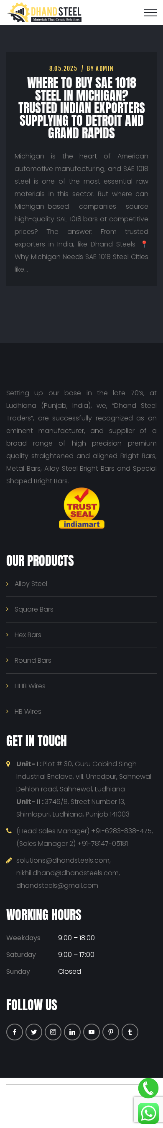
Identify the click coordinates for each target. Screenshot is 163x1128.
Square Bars (34, 609)
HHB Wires (30, 686)
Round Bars (33, 660)
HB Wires (28, 711)
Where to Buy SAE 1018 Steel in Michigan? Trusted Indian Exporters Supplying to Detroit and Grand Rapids (81, 108)
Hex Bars (28, 635)
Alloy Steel (31, 584)
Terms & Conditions (94, 1108)
